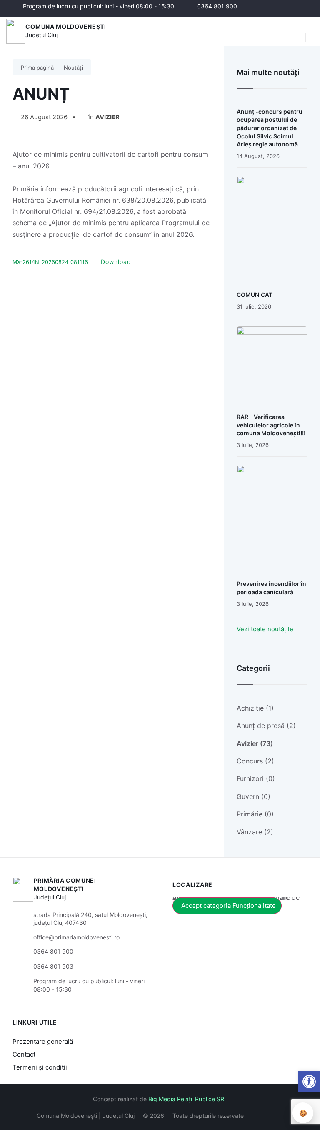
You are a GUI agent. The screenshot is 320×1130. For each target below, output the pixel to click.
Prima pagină (37, 67)
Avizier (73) (255, 743)
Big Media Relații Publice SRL (188, 1098)
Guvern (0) (253, 796)
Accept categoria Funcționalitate (228, 905)
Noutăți (73, 67)
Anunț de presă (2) (266, 725)
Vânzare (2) (255, 832)
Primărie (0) (255, 814)
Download (116, 261)
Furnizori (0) (256, 778)
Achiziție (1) (255, 708)
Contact (23, 1054)
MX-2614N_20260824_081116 (50, 262)
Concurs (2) (255, 761)
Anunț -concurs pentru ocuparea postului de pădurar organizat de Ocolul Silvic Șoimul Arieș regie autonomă (269, 128)
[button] (295, 31)
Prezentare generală (42, 1041)
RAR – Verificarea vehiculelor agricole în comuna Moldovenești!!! (271, 425)
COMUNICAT (254, 294)
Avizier (107, 117)
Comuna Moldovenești (65, 26)
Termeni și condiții (39, 1067)
